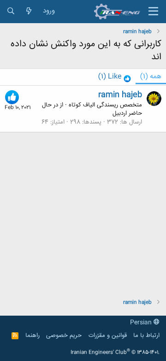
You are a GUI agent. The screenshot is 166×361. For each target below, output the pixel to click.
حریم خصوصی (64, 335)
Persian (142, 322)
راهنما (32, 335)
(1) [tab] (150, 76)
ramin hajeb (120, 94)
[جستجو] (11, 11)
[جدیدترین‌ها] (29, 11)
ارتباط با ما (146, 335)
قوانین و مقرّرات (108, 335)
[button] (153, 11)
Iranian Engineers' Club (115, 353)
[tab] (115, 77)
